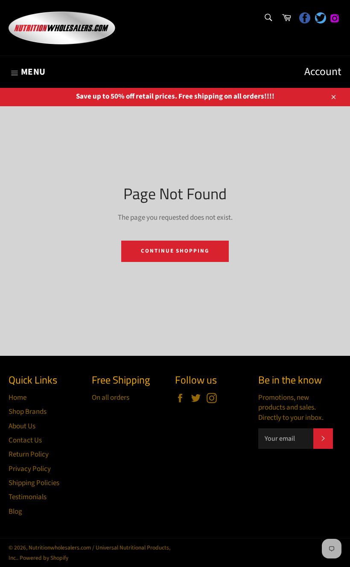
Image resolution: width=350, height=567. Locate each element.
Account (322, 71)
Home (17, 398)
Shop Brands (28, 412)
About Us (22, 426)
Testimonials (28, 497)
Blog (15, 511)
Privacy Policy (30, 469)
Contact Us (25, 440)
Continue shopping (175, 251)
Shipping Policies (34, 483)
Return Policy (29, 454)
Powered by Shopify (44, 558)
